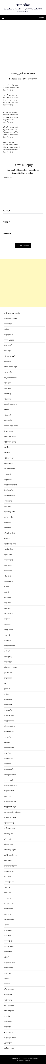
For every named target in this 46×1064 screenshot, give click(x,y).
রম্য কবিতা (7, 742)
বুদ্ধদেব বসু (7, 689)
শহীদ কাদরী (7, 892)
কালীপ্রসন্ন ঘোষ (9, 458)
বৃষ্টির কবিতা (7, 576)
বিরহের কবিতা (8, 571)
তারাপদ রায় (7, 619)
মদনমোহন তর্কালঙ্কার (10, 785)
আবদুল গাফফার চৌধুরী (10, 367)
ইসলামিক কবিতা (8, 490)
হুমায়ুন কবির (7, 1027)
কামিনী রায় (7, 447)
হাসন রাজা (7, 1016)
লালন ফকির (7, 876)
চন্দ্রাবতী (6, 592)
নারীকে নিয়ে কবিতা (9, 533)
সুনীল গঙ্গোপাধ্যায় (9, 989)
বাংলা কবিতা (23, 5)
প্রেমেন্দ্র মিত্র (8, 656)
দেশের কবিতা (7, 528)
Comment (9, 177)
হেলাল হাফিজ (8, 1043)
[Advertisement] (23, 45)
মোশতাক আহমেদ (9, 946)
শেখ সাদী (6, 957)
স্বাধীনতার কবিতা (9, 1048)
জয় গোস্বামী (7, 597)
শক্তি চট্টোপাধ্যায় (9, 882)
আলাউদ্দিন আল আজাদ (10, 404)
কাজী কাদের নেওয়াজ (10, 436)
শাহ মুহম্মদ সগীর (8, 903)
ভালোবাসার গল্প (8, 941)
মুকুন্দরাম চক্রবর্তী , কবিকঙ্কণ (12, 812)
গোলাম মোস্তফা (8, 581)
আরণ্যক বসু (7, 394)
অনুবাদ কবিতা (8, 324)
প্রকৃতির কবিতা (8, 549)
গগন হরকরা (7, 474)
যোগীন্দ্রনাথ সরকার (9, 828)
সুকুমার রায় (7, 978)
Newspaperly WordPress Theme (27, 1059)
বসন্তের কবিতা (8, 560)
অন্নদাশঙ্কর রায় (9, 340)
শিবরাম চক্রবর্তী (8, 909)
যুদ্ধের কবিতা (8, 737)
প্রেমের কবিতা (8, 554)
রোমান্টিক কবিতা (8, 758)
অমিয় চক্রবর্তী (8, 345)
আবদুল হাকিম (8, 372)
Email (6, 222)
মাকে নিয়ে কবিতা (9, 721)
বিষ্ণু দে (6, 683)
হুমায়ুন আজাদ (8, 1021)
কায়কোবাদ (7, 453)
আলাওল (6, 410)
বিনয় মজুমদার (8, 678)
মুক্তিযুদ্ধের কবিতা (9, 726)
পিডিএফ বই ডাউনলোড (10, 318)
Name (6, 211)
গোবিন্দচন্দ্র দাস (8, 479)
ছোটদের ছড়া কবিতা (9, 512)
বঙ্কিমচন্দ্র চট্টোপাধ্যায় (10, 667)
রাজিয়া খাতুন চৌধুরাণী (10, 850)
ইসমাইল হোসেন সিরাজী (11, 426)
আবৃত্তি (6, 329)
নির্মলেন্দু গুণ (7, 640)
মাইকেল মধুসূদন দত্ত (10, 801)
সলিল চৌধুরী (7, 935)
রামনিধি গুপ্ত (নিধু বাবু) (10, 855)
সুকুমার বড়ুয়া (7, 973)
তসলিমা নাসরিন (8, 613)
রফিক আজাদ (7, 839)
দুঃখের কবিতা (7, 522)
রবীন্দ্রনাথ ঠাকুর (8, 844)
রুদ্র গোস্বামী (8, 860)
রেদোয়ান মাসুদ (8, 952)
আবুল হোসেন (8, 388)
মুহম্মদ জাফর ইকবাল (10, 817)
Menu (41, 17)
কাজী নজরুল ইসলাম (10, 442)
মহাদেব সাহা (7, 796)
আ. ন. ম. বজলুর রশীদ (10, 356)
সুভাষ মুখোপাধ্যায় (9, 1005)
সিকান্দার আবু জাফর (9, 962)
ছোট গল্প (6, 694)
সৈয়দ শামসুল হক (9, 1011)
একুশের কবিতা (8, 501)
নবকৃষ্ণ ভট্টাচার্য (8, 630)
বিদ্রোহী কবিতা (8, 565)
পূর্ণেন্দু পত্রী (7, 651)
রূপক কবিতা (7, 753)
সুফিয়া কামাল (8, 995)
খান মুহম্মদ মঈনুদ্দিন (9, 469)
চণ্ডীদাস (6, 587)
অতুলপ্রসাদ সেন (8, 334)
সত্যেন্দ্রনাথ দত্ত (9, 930)
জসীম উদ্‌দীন (7, 603)
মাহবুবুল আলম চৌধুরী (10, 807)
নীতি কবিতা (7, 538)
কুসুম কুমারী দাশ (8, 463)
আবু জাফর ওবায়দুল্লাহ (10, 377)
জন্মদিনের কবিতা (8, 517)
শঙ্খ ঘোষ (7, 887)
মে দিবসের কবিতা (9, 732)
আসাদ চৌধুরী (7, 415)
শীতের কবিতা (7, 764)
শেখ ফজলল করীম (9, 919)
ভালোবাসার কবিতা (9, 715)
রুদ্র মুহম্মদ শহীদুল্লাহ (10, 866)
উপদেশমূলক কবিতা (9, 495)
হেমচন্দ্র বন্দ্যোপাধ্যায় (10, 1037)
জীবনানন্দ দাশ (7, 608)
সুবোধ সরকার (8, 1000)
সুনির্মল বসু (7, 984)
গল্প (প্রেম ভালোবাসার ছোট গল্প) (12, 313)
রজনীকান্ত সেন (8, 833)
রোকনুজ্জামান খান (9, 871)
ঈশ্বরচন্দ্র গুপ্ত (8, 431)
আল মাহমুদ (7, 399)
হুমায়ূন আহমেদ (8, 1032)
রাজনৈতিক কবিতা (9, 748)
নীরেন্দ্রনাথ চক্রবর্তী (9, 646)
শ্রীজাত (6, 925)
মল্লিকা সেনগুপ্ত (9, 791)
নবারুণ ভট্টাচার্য (8, 635)
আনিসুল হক (7, 361)
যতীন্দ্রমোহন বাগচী (9, 823)
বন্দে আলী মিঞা (8, 672)
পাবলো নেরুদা (8, 705)
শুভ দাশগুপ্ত (7, 914)
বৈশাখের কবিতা (8, 710)
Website (7, 233)
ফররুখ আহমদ (8, 662)
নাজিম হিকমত (8, 699)
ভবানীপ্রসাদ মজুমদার (10, 774)
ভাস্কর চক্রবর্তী (8, 780)
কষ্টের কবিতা (7, 506)
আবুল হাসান (7, 383)
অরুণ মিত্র (7, 351)
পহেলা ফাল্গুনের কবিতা (10, 544)
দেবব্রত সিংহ (8, 624)
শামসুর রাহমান (8, 898)
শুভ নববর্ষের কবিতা (9, 769)
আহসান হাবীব (8, 420)
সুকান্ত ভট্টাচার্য (8, 968)
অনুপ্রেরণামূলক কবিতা (10, 485)
